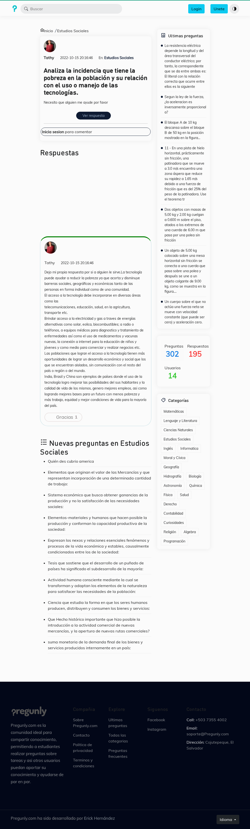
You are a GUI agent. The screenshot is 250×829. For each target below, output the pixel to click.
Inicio (48, 31)
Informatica (189, 448)
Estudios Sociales (73, 31)
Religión (170, 532)
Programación (174, 541)
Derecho (170, 504)
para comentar (67, 131)
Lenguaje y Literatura (180, 421)
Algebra (190, 532)
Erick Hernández (99, 818)
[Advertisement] (95, 198)
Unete (219, 8)
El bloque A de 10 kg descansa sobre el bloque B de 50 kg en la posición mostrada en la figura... (184, 130)
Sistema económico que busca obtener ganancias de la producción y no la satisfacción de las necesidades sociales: (98, 500)
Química (195, 485)
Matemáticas (174, 411)
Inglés (168, 448)
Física (168, 495)
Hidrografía (172, 476)
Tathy (49, 57)
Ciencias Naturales (178, 430)
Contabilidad (173, 513)
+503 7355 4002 (211, 719)
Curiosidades (174, 522)
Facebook (156, 719)
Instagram (156, 729)
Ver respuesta (93, 115)
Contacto (81, 735)
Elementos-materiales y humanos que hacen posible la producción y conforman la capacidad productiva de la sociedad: (97, 523)
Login (196, 8)
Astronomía (173, 485)
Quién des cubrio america (71, 461)
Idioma (226, 819)
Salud (184, 495)
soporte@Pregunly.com (208, 733)
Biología (195, 476)
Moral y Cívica (174, 458)
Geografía (171, 467)
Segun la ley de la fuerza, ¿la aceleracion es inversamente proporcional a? (185, 104)
